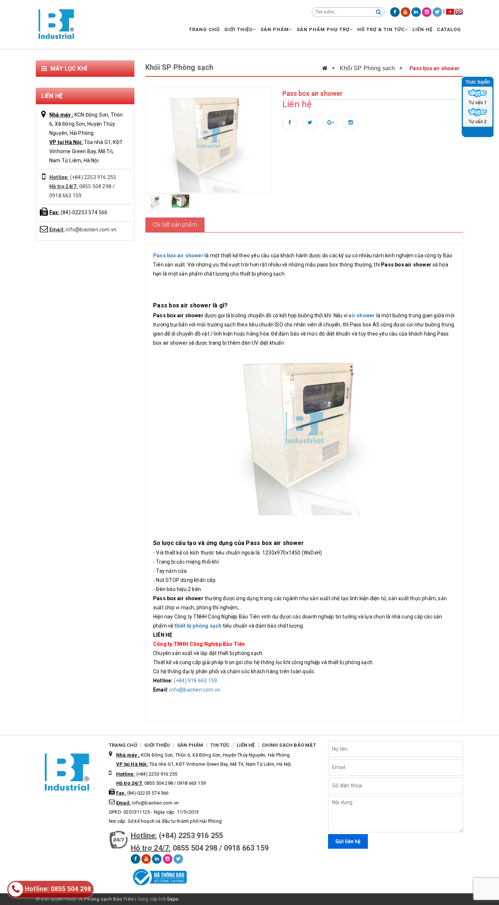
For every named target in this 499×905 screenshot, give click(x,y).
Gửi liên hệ (348, 841)
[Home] (328, 68)
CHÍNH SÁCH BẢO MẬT (289, 745)
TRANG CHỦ (204, 29)
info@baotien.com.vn (83, 229)
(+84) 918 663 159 (195, 681)
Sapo (173, 899)
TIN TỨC (219, 745)
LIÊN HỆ (422, 29)
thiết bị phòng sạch (198, 626)
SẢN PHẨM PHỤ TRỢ (323, 29)
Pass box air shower (178, 255)
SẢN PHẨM (274, 29)
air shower (361, 315)
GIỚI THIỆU (238, 29)
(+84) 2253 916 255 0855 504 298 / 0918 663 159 (82, 186)
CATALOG (449, 29)
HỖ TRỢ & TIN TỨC (381, 29)
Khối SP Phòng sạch (367, 68)
